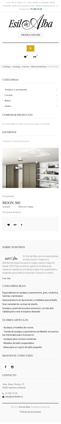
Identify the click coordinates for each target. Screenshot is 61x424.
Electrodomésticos (39, 66)
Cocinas (25, 66)
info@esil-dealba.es (14, 396)
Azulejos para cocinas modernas (20, 339)
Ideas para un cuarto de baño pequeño (23, 347)
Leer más (6, 278)
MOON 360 (11, 203)
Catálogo (6, 66)
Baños (8, 100)
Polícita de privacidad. (30, 412)
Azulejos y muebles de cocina (18, 327)
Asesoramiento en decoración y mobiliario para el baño (29, 300)
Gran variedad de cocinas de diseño (20, 304)
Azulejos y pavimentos (16, 89)
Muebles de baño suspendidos (19, 343)
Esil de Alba (24, 407)
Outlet (8, 106)
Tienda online (30, 35)
